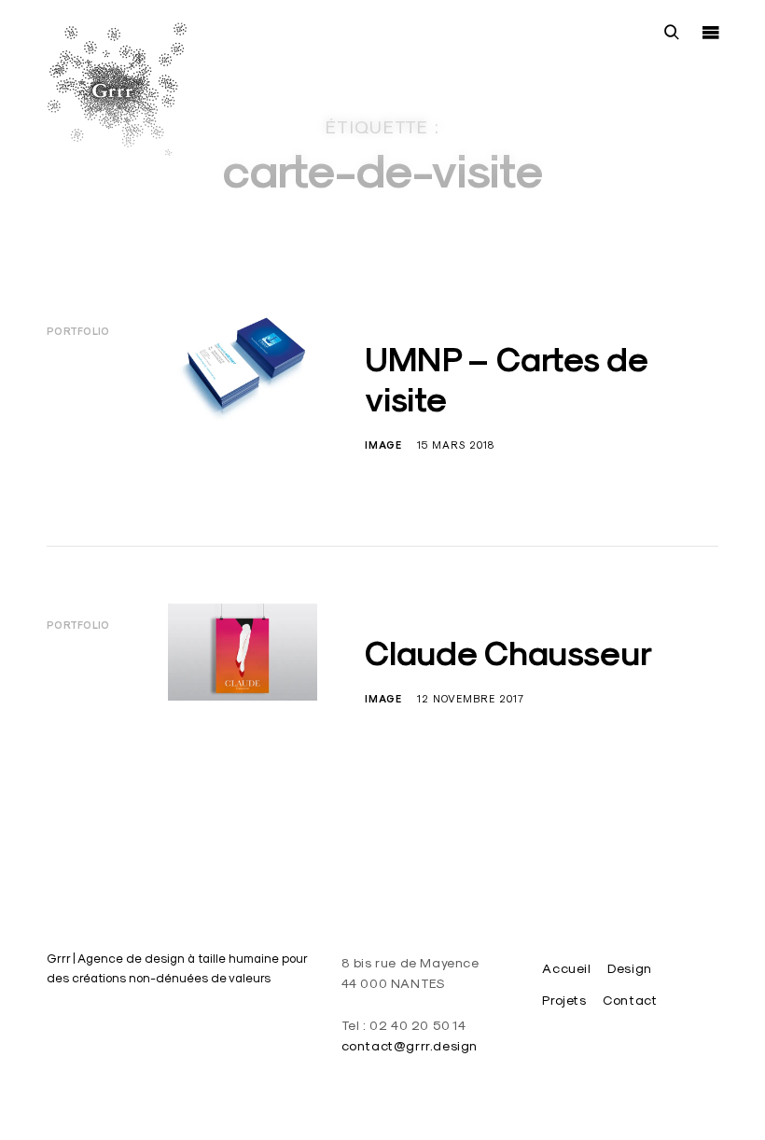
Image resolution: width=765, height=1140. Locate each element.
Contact (630, 1000)
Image (383, 445)
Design (629, 968)
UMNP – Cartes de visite (506, 379)
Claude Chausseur (509, 653)
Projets (564, 1000)
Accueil (566, 968)
